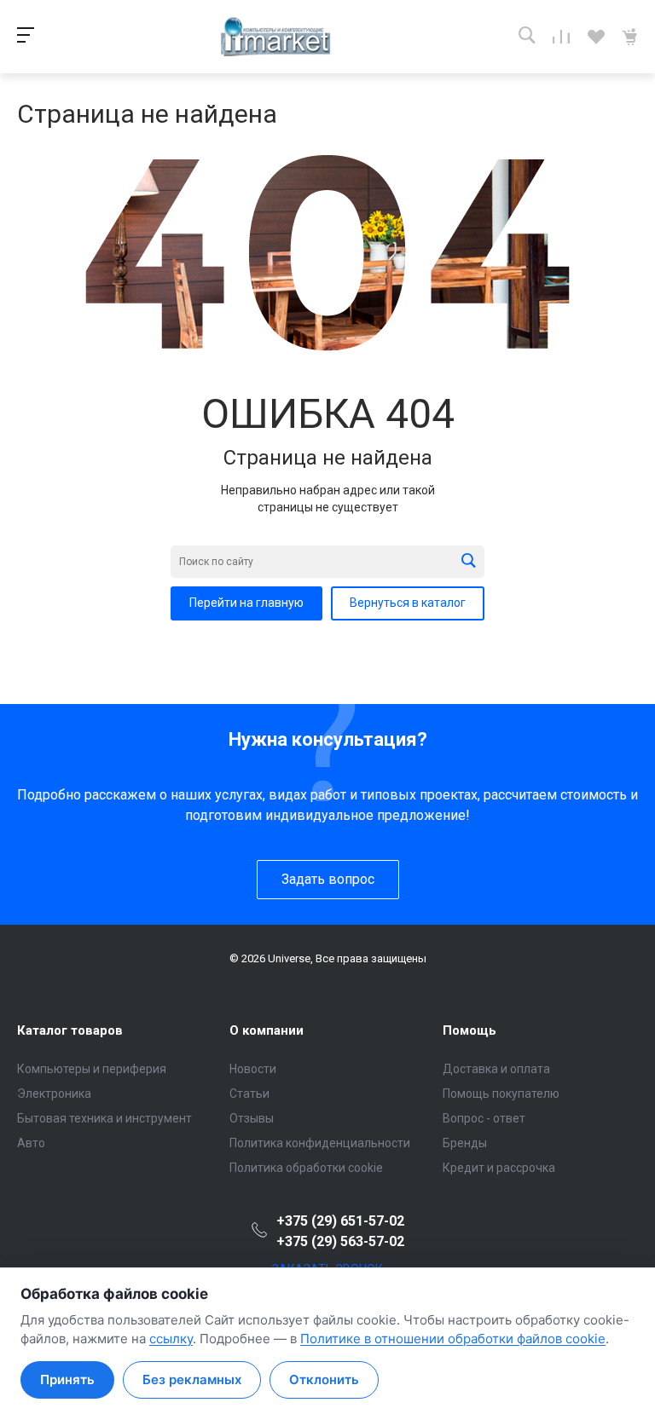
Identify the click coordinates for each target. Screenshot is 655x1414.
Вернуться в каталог (408, 602)
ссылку (171, 1338)
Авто (31, 1143)
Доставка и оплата (496, 1069)
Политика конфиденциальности (319, 1143)
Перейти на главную (246, 602)
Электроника (54, 1093)
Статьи (249, 1093)
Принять (67, 1379)
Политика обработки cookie (306, 1167)
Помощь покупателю (501, 1093)
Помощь (469, 1030)
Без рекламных (191, 1379)
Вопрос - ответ (484, 1118)
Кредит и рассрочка (499, 1167)
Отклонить (324, 1379)
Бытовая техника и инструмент (104, 1118)
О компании (266, 1030)
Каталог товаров (70, 1030)
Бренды (465, 1143)
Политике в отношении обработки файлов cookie (453, 1338)
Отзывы (251, 1118)
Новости (252, 1069)
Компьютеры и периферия (91, 1069)
